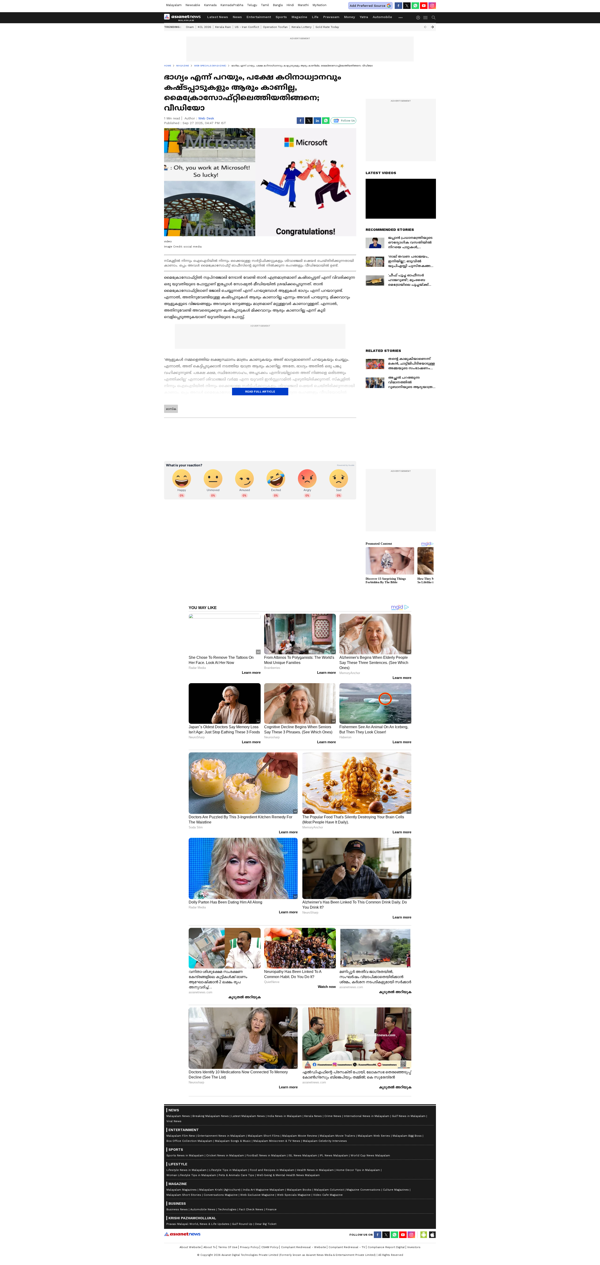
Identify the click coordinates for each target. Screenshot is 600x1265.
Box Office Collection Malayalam (189, 1141)
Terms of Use (227, 1247)
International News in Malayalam (366, 1116)
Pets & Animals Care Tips (236, 1175)
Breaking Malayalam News (210, 1116)
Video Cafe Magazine (328, 1194)
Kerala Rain (223, 27)
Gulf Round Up (242, 1224)
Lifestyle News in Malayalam (186, 1170)
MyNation (319, 5)
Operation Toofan (275, 27)
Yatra (364, 17)
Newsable (192, 5)
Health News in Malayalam (315, 1170)
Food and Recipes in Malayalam (272, 1170)
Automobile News (202, 1209)
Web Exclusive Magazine (257, 1194)
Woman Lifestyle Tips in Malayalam (191, 1175)
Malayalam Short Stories (183, 1194)
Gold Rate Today (327, 27)
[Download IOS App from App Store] (432, 1234)
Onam (190, 27)
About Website (190, 1247)
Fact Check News (251, 1209)
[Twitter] (407, 5)
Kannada (210, 5)
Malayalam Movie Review (299, 1135)
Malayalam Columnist (329, 1189)
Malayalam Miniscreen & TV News (276, 1141)
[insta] (432, 5)
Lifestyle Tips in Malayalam (228, 1170)
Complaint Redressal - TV (347, 1247)
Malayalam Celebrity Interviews (325, 1141)
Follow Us (348, 120)
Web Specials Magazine (294, 1194)
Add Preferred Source (367, 6)
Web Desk (206, 118)
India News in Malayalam (284, 1116)
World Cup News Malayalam (370, 1155)
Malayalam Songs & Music (233, 1141)
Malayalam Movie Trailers (337, 1135)
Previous (425, 27)
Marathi (303, 5)
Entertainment (259, 17)
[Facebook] (398, 5)
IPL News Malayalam (334, 1155)
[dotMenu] (401, 17)
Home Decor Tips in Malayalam (358, 1170)
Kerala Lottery (301, 27)
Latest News (217, 17)
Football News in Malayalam (266, 1155)
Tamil (265, 5)
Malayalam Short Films (264, 1135)
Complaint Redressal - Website (303, 1247)
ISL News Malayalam (303, 1155)
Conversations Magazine (221, 1194)
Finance (271, 1209)
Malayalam (174, 5)
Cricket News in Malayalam (225, 1155)
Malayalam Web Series (374, 1135)
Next (432, 27)
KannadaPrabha (231, 5)
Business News (177, 1209)
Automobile (382, 17)
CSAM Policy (269, 1247)
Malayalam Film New (180, 1135)
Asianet (182, 1234)
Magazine (299, 17)
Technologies (227, 1209)
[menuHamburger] (425, 17)
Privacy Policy (249, 1247)
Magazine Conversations (363, 1189)
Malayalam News (178, 1116)
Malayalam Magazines (181, 1189)
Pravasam (331, 17)
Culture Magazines (396, 1189)
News (237, 17)
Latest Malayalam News (248, 1116)
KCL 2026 (204, 27)
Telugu (252, 5)
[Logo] (184, 17)
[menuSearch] (433, 17)
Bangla (278, 5)
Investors (413, 1247)
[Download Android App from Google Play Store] (424, 1234)
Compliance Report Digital (386, 1247)
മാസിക (171, 409)
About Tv (209, 1247)
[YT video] (424, 5)
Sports (281, 17)
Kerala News (313, 1116)
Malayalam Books (299, 1189)
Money (349, 17)
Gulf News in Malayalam (408, 1116)
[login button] (419, 18)
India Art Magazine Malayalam (263, 1189)
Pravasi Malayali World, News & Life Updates (197, 1224)
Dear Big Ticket (265, 1224)
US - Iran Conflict (247, 27)
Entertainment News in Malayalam (221, 1135)
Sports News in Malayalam (185, 1155)
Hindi (290, 5)
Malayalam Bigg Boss (407, 1135)
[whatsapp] (415, 5)
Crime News (332, 1116)
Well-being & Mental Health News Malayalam (288, 1175)
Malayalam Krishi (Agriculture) (219, 1189)
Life (315, 17)
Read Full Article (260, 391)
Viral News (173, 1121)
